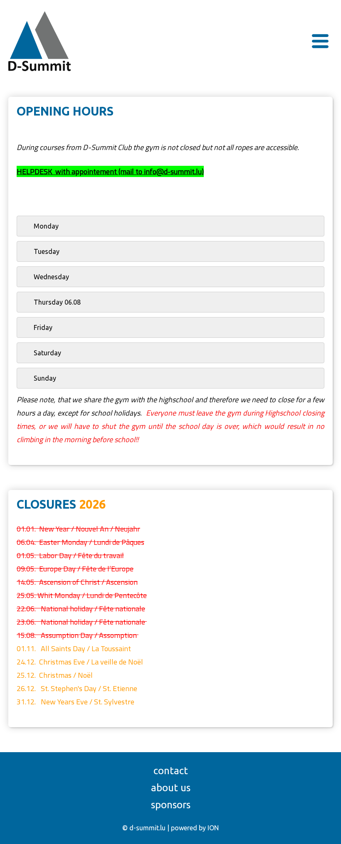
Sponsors (170, 804)
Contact (170, 770)
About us (170, 787)
